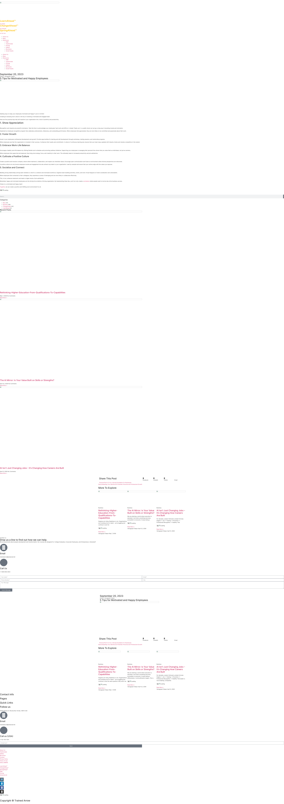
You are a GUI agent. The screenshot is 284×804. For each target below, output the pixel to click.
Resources (6, 40)
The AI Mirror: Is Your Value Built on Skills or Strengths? (27, 380)
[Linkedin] (2, 783)
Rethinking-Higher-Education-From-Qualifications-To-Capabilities (32, 292)
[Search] (283, 196)
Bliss (4, 203)
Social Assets (9, 51)
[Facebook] (2, 787)
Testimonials (9, 43)
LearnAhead (6, 208)
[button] (142, 53)
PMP (7, 42)
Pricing (8, 45)
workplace (86, 181)
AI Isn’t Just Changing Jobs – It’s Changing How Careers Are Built (32, 468)
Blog (4, 38)
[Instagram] (2, 792)
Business (5, 204)
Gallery (8, 47)
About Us (5, 36)
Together (2, 187)
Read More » (3, 297)
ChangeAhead (7, 206)
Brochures (9, 49)
